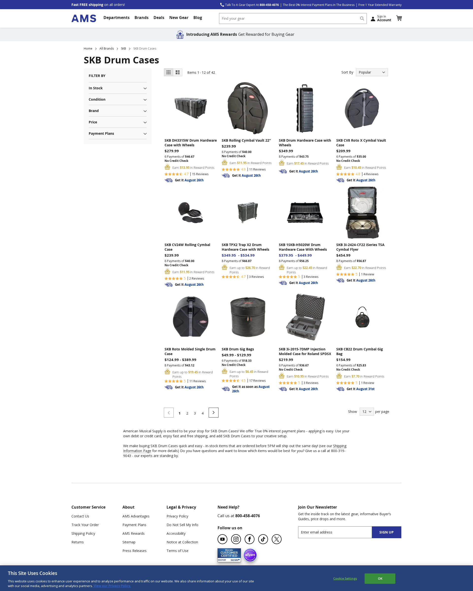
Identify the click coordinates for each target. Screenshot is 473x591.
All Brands (107, 48)
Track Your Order (85, 524)
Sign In (384, 18)
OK (380, 578)
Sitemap (128, 542)
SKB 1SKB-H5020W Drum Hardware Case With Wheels (303, 247)
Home (88, 48)
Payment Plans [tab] (101, 133)
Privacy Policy (177, 516)
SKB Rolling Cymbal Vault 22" (246, 140)
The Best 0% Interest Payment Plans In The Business (319, 5)
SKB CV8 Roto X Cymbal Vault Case (361, 142)
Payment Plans (134, 524)
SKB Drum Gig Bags (238, 349)
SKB (123, 48)
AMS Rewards (133, 533)
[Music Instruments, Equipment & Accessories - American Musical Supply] (83, 18)
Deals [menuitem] (158, 17)
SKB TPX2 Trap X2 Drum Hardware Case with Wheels (245, 247)
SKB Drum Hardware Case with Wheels (305, 142)
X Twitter (277, 539)
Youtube (222, 539)
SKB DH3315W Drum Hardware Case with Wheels (191, 142)
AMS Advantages (136, 516)
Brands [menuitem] (142, 17)
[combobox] (293, 18)
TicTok (263, 539)
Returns (77, 542)
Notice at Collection (182, 542)
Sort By (347, 72)
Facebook (249, 539)
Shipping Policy (83, 533)
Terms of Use (177, 550)
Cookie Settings (345, 578)
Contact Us (80, 516)
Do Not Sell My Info (182, 524)
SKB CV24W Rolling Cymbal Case (187, 247)
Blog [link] (197, 17)
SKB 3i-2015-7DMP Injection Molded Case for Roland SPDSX (305, 351)
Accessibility (176, 533)
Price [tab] (93, 122)
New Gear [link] (178, 17)
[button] (399, 18)
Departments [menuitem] (116, 17)
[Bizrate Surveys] (234, 559)
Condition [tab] (97, 99)
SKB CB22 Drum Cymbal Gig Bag (359, 351)
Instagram (236, 539)
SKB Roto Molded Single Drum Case (190, 351)
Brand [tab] (94, 110)
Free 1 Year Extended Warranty (380, 5)
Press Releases (134, 550)
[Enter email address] (339, 532)
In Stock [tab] (96, 88)
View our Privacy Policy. (112, 586)
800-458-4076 (247, 515)
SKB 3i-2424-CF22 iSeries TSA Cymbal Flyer (360, 247)
